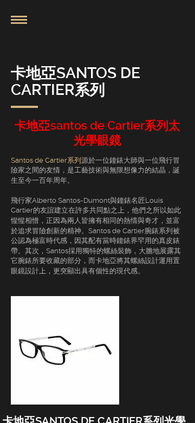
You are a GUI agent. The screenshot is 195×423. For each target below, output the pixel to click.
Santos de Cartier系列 (46, 160)
